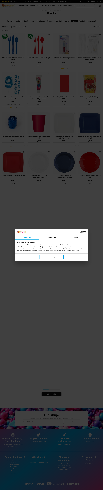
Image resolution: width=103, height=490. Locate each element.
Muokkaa (50, 257)
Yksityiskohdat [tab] (51, 237)
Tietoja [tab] (76, 237)
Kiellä (28, 257)
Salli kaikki (75, 257)
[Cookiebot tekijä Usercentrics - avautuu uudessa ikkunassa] (79, 232)
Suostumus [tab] (27, 237)
